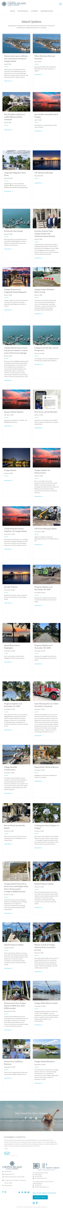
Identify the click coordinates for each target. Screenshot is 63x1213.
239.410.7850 (38, 1176)
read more (12, 46)
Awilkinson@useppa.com (42, 1187)
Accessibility (19, 1207)
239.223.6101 (38, 1185)
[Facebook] (3, 1192)
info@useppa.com (10, 1174)
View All (12, 11)
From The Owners (23, 11)
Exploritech (44, 1207)
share (21, 46)
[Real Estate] (22, 1192)
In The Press (34, 11)
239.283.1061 (8, 1171)
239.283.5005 (8, 1185)
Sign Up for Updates (40, 1197)
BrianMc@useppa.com (41, 1178)
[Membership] (19, 1192)
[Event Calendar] (25, 1192)
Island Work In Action (47, 11)
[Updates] (28, 1192)
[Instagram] (5, 1192)
